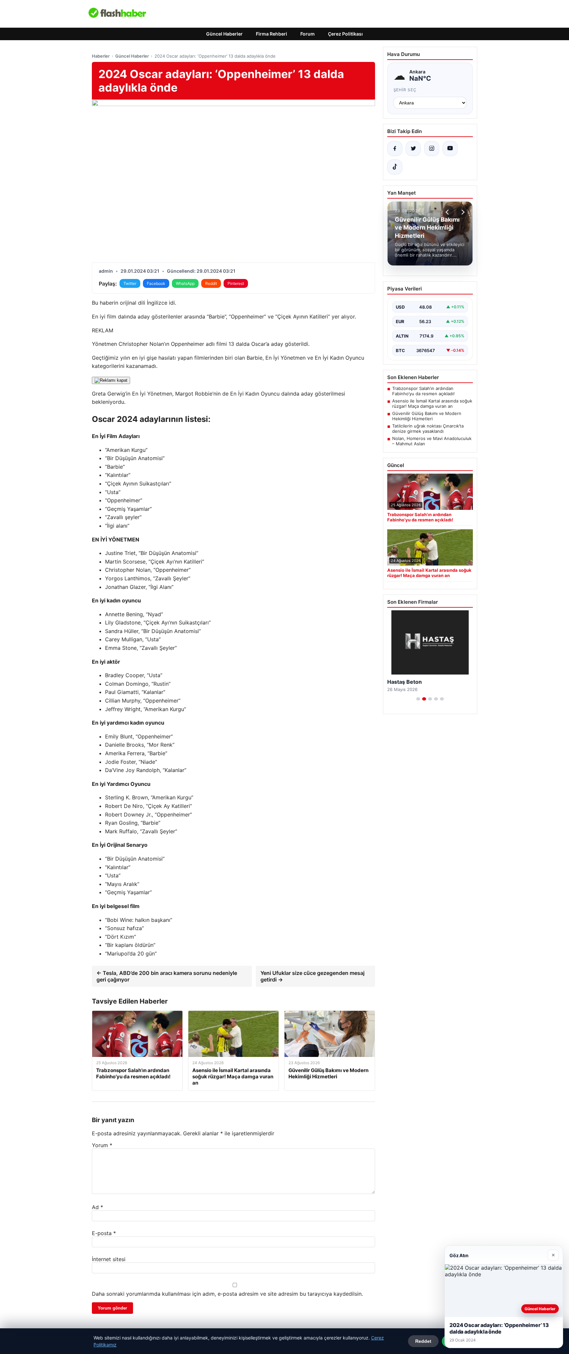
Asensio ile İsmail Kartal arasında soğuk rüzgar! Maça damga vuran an (432, 403)
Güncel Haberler (224, 34)
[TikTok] (394, 167)
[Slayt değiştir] (418, 699)
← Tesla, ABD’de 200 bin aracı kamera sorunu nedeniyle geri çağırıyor (166, 976)
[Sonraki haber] (462, 212)
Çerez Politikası (345, 34)
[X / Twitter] (413, 148)
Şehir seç (405, 89)
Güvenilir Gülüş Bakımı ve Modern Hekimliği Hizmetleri (426, 416)
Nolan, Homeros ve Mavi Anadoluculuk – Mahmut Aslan (432, 441)
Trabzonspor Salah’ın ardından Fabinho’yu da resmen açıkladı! (423, 391)
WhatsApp (185, 283)
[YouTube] (450, 148)
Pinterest (236, 283)
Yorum (102, 1145)
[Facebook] (394, 148)
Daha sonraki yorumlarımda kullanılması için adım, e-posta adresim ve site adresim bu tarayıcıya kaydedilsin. (227, 1293)
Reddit (211, 283)
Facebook (156, 283)
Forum (307, 34)
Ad (97, 1207)
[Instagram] (431, 148)
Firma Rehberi (271, 34)
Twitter (129, 283)
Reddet (423, 1341)
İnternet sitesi (108, 1259)
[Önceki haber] (448, 212)
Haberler (101, 56)
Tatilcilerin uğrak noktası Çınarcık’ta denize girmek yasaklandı (428, 428)
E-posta (104, 1233)
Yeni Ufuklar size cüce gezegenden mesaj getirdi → (312, 976)
